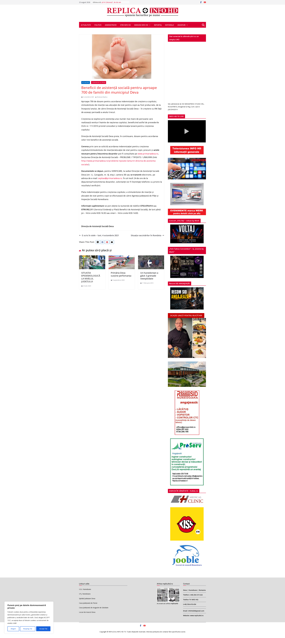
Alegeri (13, 629)
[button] (149, 25)
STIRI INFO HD (125, 25)
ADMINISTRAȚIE (111, 25)
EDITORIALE (169, 25)
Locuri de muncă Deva (87, 612)
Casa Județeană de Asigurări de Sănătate (93, 608)
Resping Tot (27, 629)
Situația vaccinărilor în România (146, 235)
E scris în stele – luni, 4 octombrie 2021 (100, 235)
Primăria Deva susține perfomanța (121, 274)
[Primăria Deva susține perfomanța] (122, 257)
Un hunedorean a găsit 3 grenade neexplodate (149, 275)
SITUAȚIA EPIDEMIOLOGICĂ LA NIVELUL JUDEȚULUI (90, 277)
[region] (28, 618)
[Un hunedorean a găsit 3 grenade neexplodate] (151, 257)
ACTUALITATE (86, 25)
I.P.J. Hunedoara (84, 594)
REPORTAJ (158, 25)
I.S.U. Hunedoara (85, 589)
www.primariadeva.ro (148, 153)
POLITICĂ (97, 25)
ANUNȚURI (181, 25)
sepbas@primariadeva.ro (110, 178)
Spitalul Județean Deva (87, 598)
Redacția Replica (102, 97)
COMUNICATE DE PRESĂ (98, 82)
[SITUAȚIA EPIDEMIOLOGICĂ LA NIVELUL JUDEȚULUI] (92, 257)
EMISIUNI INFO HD (141, 25)
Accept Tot (43, 629)
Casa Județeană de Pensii (88, 603)
